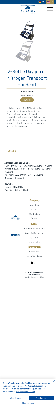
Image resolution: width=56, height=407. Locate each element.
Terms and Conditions (34, 228)
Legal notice (34, 237)
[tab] (11, 150)
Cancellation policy (34, 233)
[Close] (52, 382)
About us (34, 205)
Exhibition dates (34, 256)
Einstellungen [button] (28, 403)
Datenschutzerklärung (25, 391)
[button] (27, 100)
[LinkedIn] (33, 263)
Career (34, 209)
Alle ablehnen (15, 398)
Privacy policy (34, 242)
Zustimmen (41, 398)
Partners (34, 215)
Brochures (34, 251)
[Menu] (50, 9)
